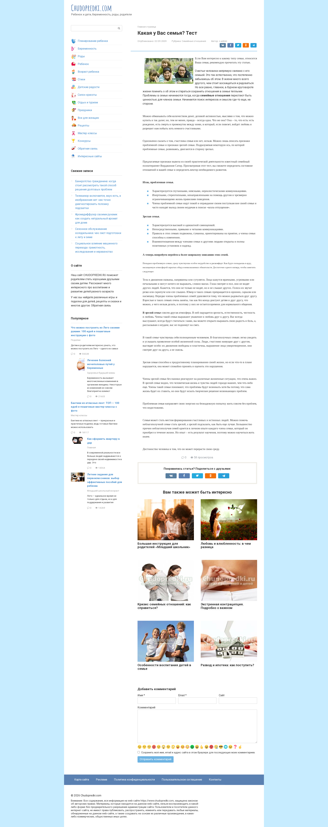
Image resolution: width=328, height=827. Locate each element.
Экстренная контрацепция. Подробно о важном (222, 606)
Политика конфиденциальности (134, 779)
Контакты (215, 779)
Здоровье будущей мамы (101, 372)
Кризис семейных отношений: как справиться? (164, 606)
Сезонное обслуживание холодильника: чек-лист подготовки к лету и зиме (98, 233)
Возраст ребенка (88, 71)
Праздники (85, 110)
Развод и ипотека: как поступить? (227, 665)
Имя (141, 695)
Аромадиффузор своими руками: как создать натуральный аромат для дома (96, 218)
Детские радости (88, 87)
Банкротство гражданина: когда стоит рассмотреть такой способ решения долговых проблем (95, 185)
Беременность (87, 48)
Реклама (101, 779)
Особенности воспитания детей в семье (164, 667)
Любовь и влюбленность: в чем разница (226, 545)
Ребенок (83, 64)
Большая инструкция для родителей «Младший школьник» (164, 545)
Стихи (81, 79)
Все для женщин (88, 117)
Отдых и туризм (88, 102)
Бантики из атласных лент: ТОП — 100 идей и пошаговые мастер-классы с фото (95, 406)
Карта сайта (81, 779)
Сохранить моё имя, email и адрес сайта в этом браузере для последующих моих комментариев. (198, 752)
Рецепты (83, 125)
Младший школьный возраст (103, 490)
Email (182, 695)
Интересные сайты (90, 156)
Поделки (75, 340)
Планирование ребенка (93, 41)
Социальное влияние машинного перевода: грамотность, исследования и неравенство (96, 247)
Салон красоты (87, 94)
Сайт (222, 695)
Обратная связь (88, 148)
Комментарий (146, 707)
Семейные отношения (194, 41)
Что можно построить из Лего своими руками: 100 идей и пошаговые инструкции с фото (95, 331)
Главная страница (147, 26)
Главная (91, 447)
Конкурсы (84, 141)
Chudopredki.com (91, 8)
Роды (81, 56)
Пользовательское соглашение (182, 779)
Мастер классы (87, 133)
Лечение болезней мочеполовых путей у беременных (101, 364)
